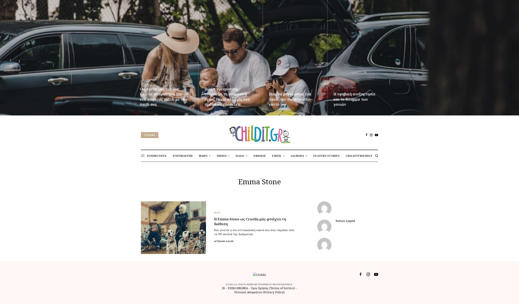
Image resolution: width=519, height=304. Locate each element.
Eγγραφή (149, 135)
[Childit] (259, 133)
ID (223, 288)
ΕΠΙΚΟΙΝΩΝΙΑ (238, 288)
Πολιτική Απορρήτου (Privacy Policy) (259, 292)
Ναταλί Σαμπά (345, 221)
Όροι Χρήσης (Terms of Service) (273, 288)
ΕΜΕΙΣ (217, 212)
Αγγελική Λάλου (224, 241)
